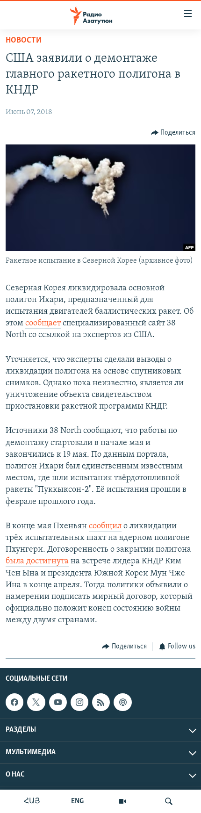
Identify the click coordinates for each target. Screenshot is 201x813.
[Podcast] (122, 702)
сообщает (43, 323)
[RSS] (101, 702)
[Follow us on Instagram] (79, 702)
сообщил (105, 526)
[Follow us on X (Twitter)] (36, 702)
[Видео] (122, 801)
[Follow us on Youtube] (58, 702)
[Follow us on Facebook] (14, 702)
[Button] (173, 133)
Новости (24, 40)
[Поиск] (169, 801)
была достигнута (37, 561)
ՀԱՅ (32, 801)
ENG (77, 801)
